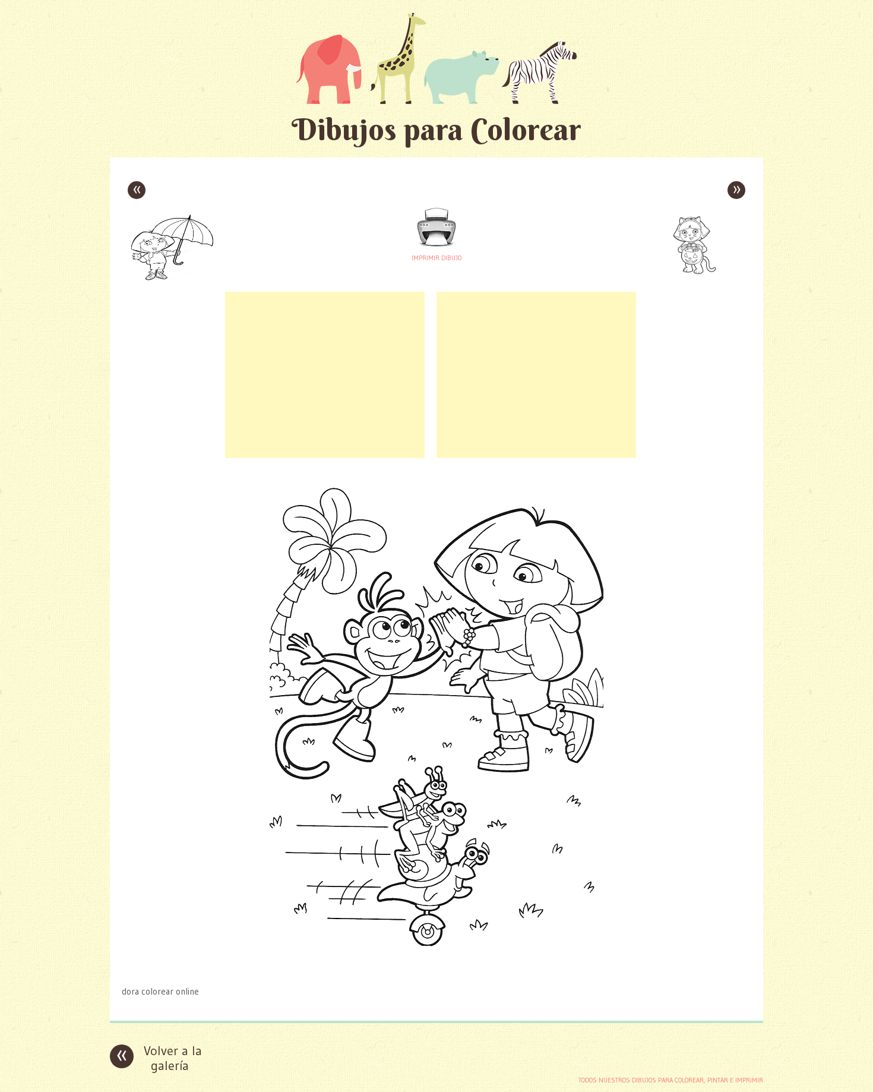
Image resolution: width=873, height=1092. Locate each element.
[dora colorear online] (436, 968)
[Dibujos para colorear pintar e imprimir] (436, 58)
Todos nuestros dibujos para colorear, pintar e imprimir (670, 1080)
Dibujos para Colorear (436, 129)
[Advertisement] (325, 375)
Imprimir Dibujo (436, 258)
